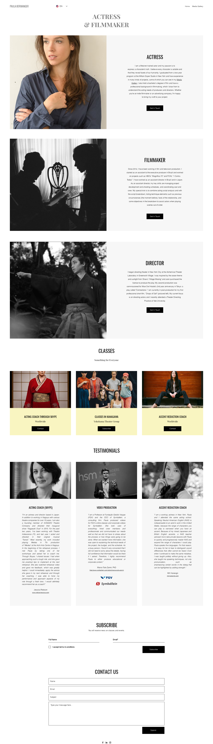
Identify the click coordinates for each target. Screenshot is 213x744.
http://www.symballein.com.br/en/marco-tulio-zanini (107, 570)
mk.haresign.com (173, 576)
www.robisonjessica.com (40, 592)
